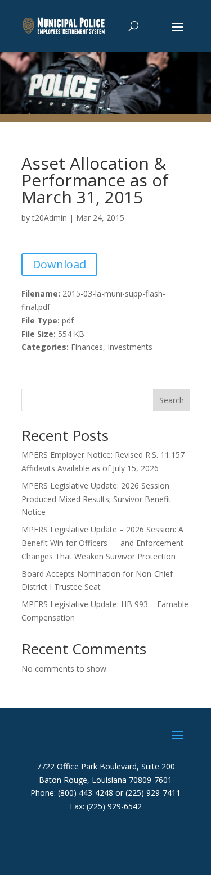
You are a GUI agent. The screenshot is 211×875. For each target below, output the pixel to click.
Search (171, 400)
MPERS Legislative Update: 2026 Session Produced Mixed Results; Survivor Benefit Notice (96, 499)
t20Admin (49, 217)
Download (59, 264)
